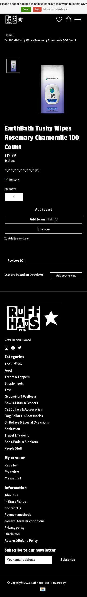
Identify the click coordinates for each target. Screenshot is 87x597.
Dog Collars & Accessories (24, 416)
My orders (12, 471)
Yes (25, 9)
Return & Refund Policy (21, 540)
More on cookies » (55, 9)
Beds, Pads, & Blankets (21, 442)
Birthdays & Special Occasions (27, 422)
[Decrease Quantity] (9, 197)
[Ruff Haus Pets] (14, 19)
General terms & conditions (25, 521)
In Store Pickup (15, 501)
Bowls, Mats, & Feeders (21, 403)
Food (8, 370)
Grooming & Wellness (21, 396)
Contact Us (13, 508)
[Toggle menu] (77, 19)
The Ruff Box (14, 364)
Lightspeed (73, 583)
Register (11, 465)
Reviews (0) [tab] (16, 260)
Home (8, 35)
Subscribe (68, 559)
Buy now (43, 229)
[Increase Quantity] (19, 197)
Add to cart (43, 209)
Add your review (66, 276)
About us (11, 495)
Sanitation (12, 429)
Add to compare (18, 238)
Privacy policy (14, 527)
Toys (8, 390)
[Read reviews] (20, 170)
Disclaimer (12, 534)
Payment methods (18, 514)
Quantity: (10, 189)
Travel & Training (17, 435)
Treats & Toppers (17, 377)
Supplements (14, 383)
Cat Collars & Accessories (23, 409)
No (37, 9)
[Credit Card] (42, 589)
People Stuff (13, 448)
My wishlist (13, 478)
